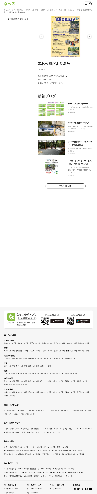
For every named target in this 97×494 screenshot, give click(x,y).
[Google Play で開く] (83, 321)
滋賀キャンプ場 (45, 373)
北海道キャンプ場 (10, 343)
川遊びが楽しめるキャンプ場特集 (73, 454)
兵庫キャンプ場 (21, 373)
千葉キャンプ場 (47, 351)
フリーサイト (65, 410)
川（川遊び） (25, 429)
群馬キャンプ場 (83, 351)
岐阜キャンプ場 (9, 366)
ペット (59, 432)
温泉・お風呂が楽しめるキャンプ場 (16, 447)
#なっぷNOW (31, 493)
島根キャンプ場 (45, 381)
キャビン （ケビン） (43, 410)
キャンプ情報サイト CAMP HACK (15, 469)
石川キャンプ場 (58, 358)
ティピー (88, 410)
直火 (54, 432)
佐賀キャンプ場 (21, 392)
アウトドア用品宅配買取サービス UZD (17, 476)
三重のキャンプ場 (47, 10)
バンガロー (30, 410)
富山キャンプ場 (45, 358)
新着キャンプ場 (62, 447)
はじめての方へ (9, 493)
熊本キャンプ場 (45, 392)
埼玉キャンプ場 (35, 351)
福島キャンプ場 (83, 343)
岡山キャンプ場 (9, 381)
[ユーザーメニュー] (88, 3)
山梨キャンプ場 (9, 358)
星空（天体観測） (28, 432)
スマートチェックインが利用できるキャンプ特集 (65, 450)
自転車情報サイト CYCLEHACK (15, 472)
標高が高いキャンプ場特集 (51, 454)
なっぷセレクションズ (34, 489)
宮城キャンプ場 (47, 343)
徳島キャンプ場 (82, 381)
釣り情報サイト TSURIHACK (63, 469)
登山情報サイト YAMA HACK (40, 469)
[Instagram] (74, 489)
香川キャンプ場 (70, 381)
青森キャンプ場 (23, 343)
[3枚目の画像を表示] (67, 53)
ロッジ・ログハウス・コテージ (14, 410)
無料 (51, 429)
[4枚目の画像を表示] (70, 53)
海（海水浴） (35, 429)
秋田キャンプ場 (59, 343)
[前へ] (41, 37)
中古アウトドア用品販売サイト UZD (69, 472)
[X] (82, 489)
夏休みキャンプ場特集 (32, 454)
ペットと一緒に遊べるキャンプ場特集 (43, 447)
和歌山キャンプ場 (71, 373)
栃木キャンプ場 (71, 351)
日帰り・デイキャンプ (11, 429)
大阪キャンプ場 (9, 373)
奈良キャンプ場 (58, 373)
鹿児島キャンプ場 (83, 392)
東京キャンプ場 (9, 351)
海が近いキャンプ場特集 (38, 450)
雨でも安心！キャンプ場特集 (14, 454)
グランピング (29, 414)
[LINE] (78, 489)
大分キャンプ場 (58, 392)
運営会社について (10, 489)
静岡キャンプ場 (21, 366)
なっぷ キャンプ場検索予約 (13, 10)
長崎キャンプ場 (33, 392)
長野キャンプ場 (21, 358)
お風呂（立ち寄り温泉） (12, 432)
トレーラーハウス (77, 410)
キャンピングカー (86, 429)
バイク (76, 429)
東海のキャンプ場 (32, 10)
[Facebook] (86, 489)
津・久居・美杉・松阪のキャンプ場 (68, 10)
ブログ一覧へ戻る (65, 186)
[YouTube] (90, 489)
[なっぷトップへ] (9, 4)
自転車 (48, 432)
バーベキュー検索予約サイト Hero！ (57, 476)
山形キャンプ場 (71, 343)
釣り (70, 429)
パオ (5, 414)
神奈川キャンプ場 (22, 351)
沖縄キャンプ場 (9, 396)
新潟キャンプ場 (33, 358)
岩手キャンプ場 (35, 343)
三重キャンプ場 (45, 366)
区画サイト (55, 410)
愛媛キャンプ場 (9, 385)
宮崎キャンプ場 (70, 392)
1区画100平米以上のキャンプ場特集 (16, 450)
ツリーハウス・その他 (16, 414)
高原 (46, 429)
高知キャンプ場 (21, 385)
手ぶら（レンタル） (61, 429)
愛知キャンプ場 (33, 366)
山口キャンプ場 (58, 381)
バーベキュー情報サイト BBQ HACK (41, 472)
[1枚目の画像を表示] (60, 53)
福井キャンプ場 (70, 358)
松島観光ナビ (37, 476)
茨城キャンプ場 (59, 351)
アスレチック (40, 432)
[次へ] (89, 37)
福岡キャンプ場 (9, 392)
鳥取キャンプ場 (33, 381)
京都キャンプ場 (33, 373)
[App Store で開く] (57, 321)
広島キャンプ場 (21, 381)
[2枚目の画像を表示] (63, 53)
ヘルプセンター (55, 489)
